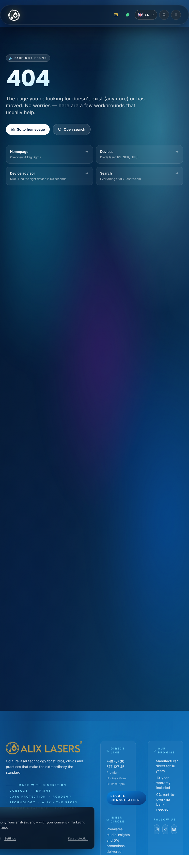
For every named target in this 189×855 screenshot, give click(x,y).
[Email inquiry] (116, 15)
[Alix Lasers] (14, 15)
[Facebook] (165, 829)
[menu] (176, 15)
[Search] (164, 15)
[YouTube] (174, 829)
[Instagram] (156, 829)
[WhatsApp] (128, 15)
